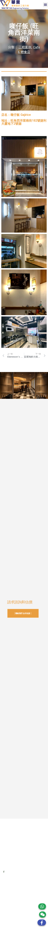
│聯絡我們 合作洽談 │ (23, 613)
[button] (45, 4)
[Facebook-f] (4, 872)
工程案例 (25, 47)
